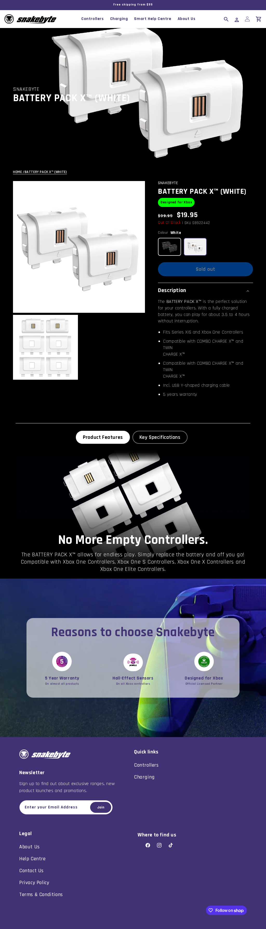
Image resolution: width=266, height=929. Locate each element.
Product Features (103, 437)
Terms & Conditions (41, 894)
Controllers (146, 765)
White (176, 232)
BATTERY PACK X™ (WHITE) (46, 172)
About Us (29, 846)
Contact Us (31, 870)
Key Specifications (160, 437)
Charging (144, 777)
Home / (19, 172)
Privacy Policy (34, 882)
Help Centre (32, 858)
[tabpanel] (133, 515)
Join (100, 807)
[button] (226, 19)
